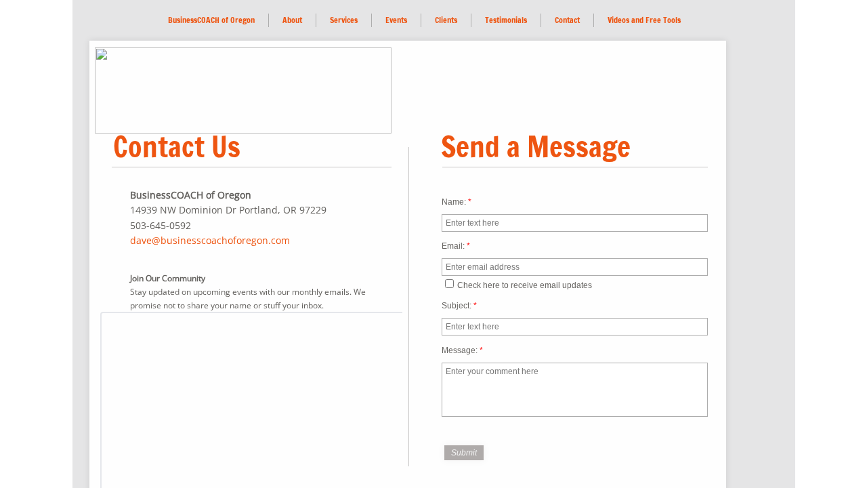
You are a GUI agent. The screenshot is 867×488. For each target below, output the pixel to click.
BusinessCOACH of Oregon (211, 20)
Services (344, 20)
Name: (456, 202)
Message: (462, 350)
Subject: (459, 305)
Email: (456, 246)
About (292, 20)
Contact (567, 20)
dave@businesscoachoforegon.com (210, 240)
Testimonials (506, 20)
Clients (446, 20)
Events (396, 20)
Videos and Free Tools (644, 20)
